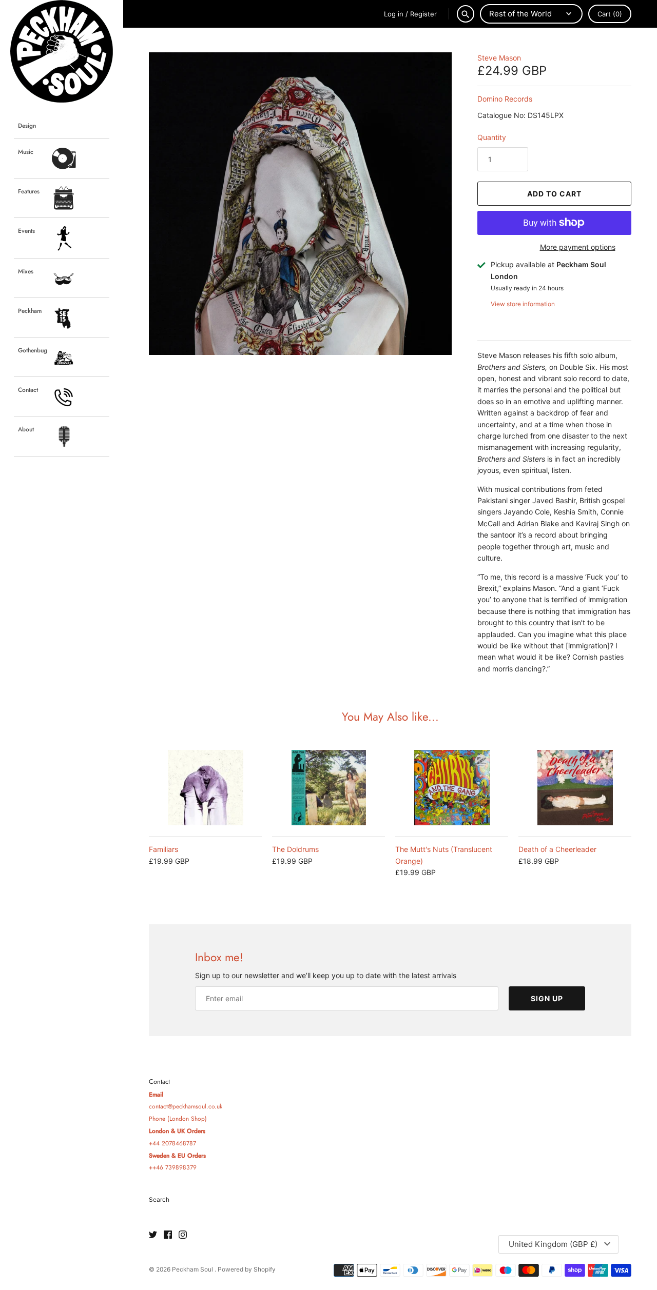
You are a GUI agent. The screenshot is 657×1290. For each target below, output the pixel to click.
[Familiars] (205, 787)
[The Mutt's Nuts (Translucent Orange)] (451, 787)
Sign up (547, 998)
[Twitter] (153, 1235)
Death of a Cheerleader (557, 849)
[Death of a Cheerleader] (574, 787)
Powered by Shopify (247, 1269)
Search (159, 1199)
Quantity (491, 137)
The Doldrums (295, 849)
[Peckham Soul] (61, 51)
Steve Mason (499, 57)
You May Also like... (390, 716)
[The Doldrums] (328, 787)
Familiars (163, 849)
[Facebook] (168, 1235)
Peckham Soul (193, 1269)
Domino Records (504, 98)
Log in (393, 14)
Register (423, 14)
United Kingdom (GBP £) (553, 1244)
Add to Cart (554, 193)
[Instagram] (183, 1235)
